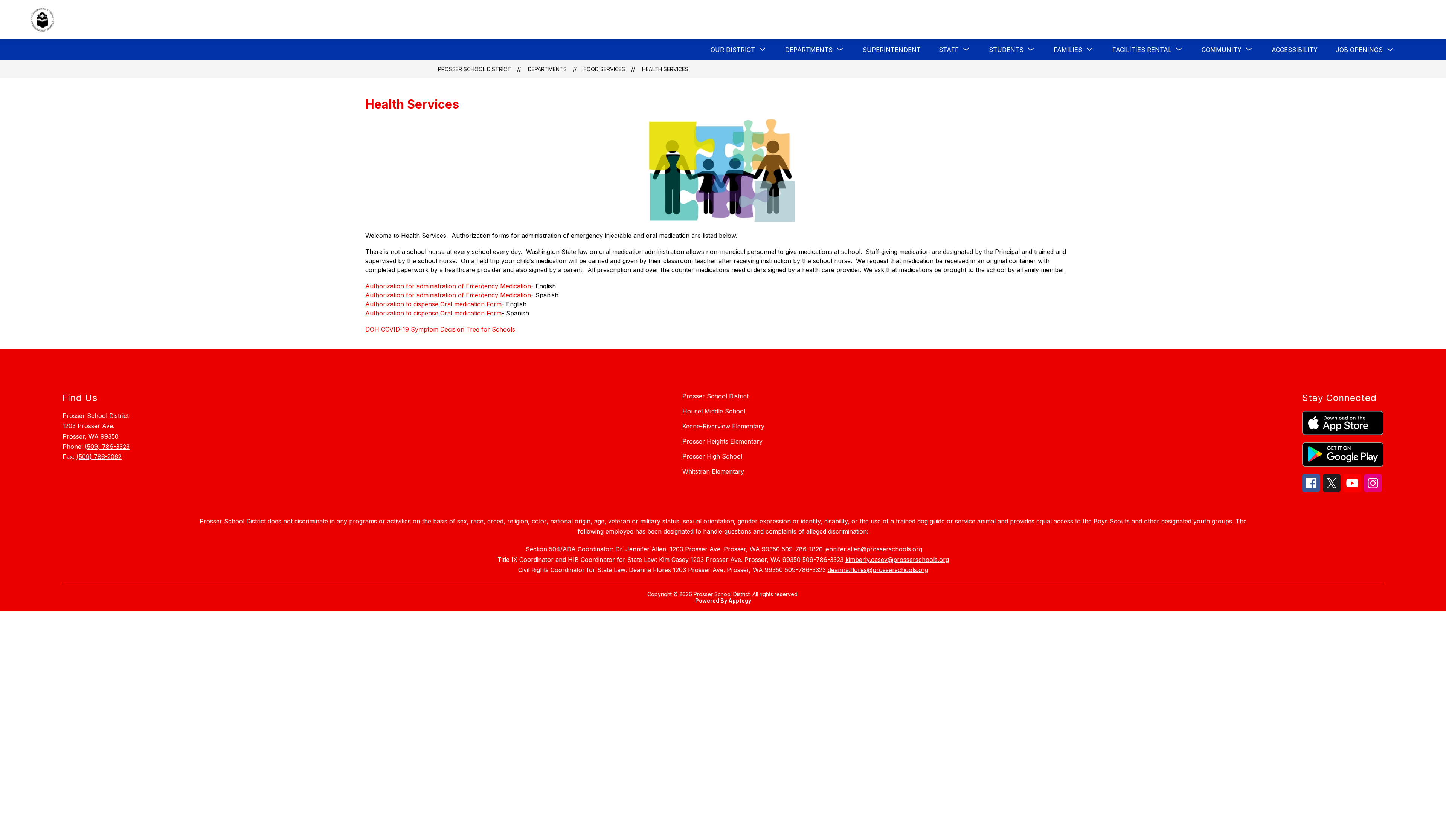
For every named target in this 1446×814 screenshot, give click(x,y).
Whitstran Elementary (713, 471)
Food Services (604, 69)
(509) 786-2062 (99, 457)
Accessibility (1295, 50)
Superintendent (892, 50)
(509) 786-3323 (107, 446)
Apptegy (739, 600)
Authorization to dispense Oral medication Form (433, 304)
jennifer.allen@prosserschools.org (873, 549)
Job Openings (1359, 50)
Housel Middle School (713, 411)
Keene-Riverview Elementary (723, 426)
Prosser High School (712, 456)
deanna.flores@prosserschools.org (878, 570)
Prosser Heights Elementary (722, 441)
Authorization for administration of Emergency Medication (448, 286)
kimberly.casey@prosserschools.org (897, 559)
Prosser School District (474, 69)
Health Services (665, 69)
